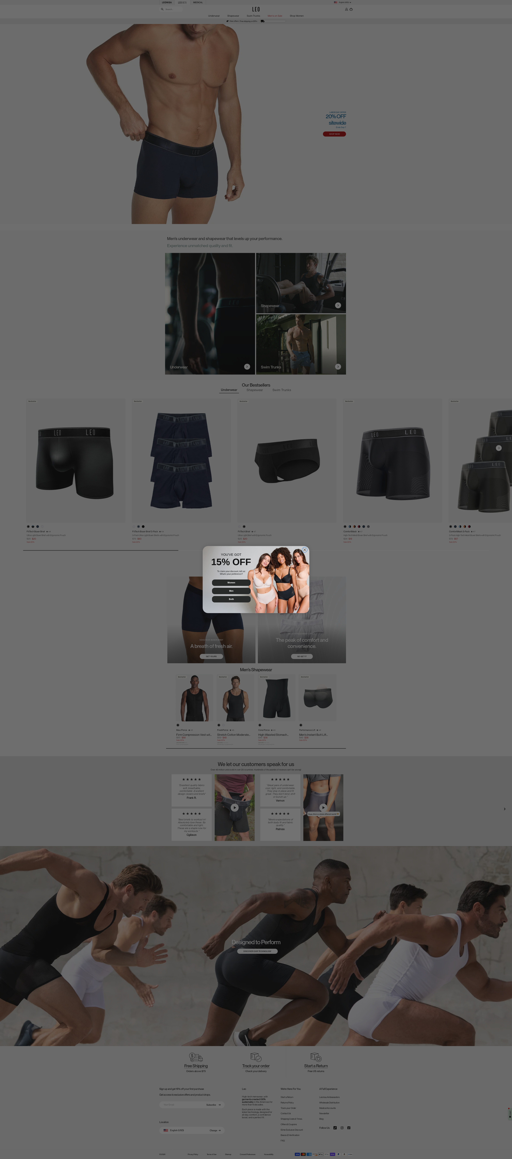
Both (231, 599)
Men (231, 591)
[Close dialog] (304, 549)
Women (231, 583)
